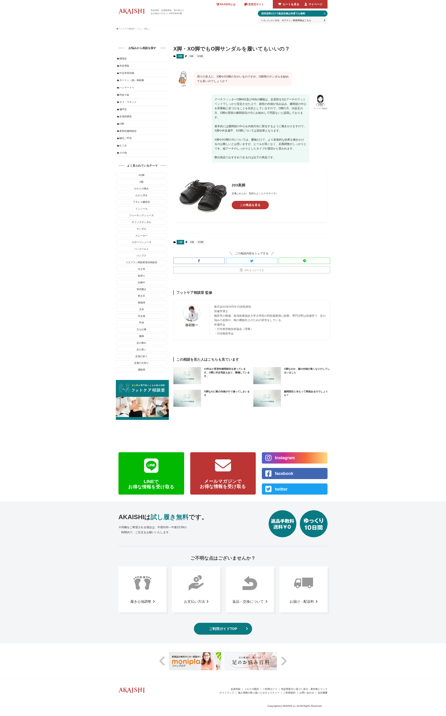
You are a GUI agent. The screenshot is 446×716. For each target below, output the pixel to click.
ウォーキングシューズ (141, 215)
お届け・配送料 (302, 601)
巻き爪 (141, 295)
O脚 (180, 56)
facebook (284, 473)
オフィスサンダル (141, 222)
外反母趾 (124, 65)
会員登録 (235, 689)
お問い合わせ (306, 692)
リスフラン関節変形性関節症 (141, 262)
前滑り (141, 275)
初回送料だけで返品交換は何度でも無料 (283, 13)
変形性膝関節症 (128, 131)
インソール (141, 208)
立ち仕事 (141, 329)
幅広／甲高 (126, 138)
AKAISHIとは (228, 4)
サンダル (141, 228)
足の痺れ (141, 342)
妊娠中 (141, 282)
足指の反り (141, 356)
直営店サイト (256, 4)
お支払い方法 (194, 601)
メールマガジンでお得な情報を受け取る (223, 484)
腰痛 (141, 336)
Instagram (285, 457)
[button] (199, 261)
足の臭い (141, 349)
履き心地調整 (140, 601)
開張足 (123, 58)
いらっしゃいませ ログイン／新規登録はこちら (286, 20)
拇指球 (141, 302)
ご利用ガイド (270, 689)
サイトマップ (227, 692)
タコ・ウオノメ (128, 102)
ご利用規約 (289, 692)
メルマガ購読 (251, 689)
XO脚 (200, 56)
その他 (123, 152)
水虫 (141, 309)
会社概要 (323, 692)
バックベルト (141, 249)
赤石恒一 (191, 325)
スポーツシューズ (141, 242)
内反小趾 (124, 94)
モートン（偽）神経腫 (132, 80)
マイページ (315, 4)
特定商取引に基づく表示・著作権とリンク (304, 689)
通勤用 (141, 369)
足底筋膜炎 (126, 116)
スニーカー (141, 235)
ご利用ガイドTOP (223, 629)
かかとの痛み (141, 188)
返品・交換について (248, 601)
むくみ (123, 145)
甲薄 (141, 322)
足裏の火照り (141, 362)
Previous (162, 661)
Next (284, 661)
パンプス (141, 255)
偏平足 (123, 109)
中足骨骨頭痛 (127, 73)
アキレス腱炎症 (141, 202)
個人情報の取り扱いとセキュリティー (258, 692)
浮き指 (141, 316)
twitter (281, 489)
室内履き (141, 289)
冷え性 (141, 269)
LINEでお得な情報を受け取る (151, 484)
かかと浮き (141, 195)
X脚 (191, 56)
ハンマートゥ (127, 87)
